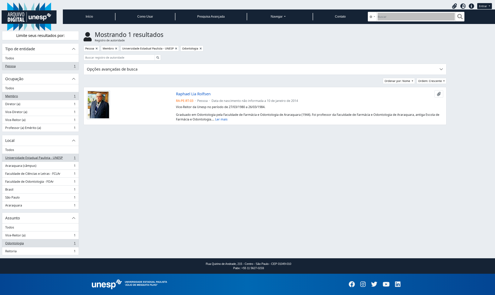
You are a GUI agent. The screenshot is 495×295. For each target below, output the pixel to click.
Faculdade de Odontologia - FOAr (40, 182)
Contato (340, 16)
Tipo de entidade (20, 48)
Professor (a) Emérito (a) (40, 129)
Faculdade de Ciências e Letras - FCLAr (40, 174)
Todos (9, 58)
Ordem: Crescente (430, 81)
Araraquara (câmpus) (40, 167)
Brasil (40, 190)
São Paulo (40, 198)
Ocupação (14, 78)
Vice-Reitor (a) (40, 121)
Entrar (483, 6)
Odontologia (40, 244)
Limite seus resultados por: (40, 35)
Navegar (277, 16)
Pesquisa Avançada (211, 16)
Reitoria (40, 252)
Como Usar (145, 16)
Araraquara (40, 206)
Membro (40, 97)
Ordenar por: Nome (398, 81)
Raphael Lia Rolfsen (193, 94)
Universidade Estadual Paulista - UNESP (40, 159)
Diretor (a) (40, 105)
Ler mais (221, 119)
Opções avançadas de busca (112, 69)
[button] (454, 6)
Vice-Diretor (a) (40, 113)
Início (89, 16)
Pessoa (40, 67)
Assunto (12, 218)
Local (10, 140)
